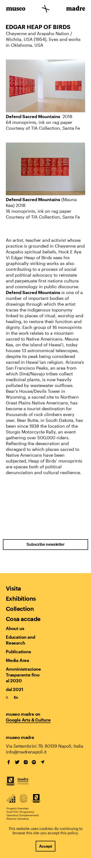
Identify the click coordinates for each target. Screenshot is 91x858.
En (16, 697)
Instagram (26, 762)
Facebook (9, 762)
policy (72, 833)
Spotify (34, 762)
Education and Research (20, 639)
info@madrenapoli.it (26, 751)
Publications (18, 651)
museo (15, 9)
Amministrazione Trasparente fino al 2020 (23, 674)
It (7, 697)
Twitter (17, 762)
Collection (20, 608)
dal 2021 (14, 689)
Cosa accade (23, 618)
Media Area (17, 660)
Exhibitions (21, 598)
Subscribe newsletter (45, 544)
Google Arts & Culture (28, 719)
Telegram (42, 762)
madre (75, 9)
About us (15, 628)
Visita (13, 588)
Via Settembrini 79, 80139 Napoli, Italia (44, 746)
